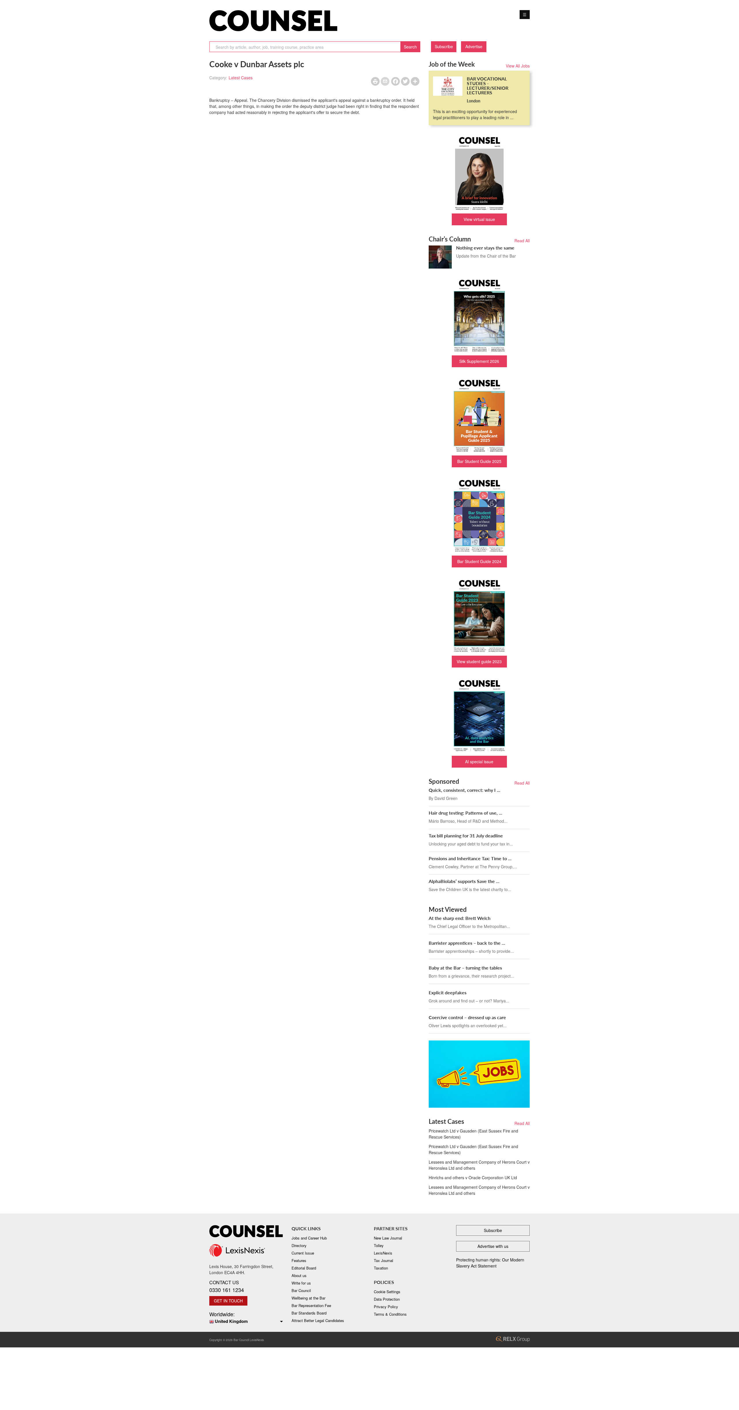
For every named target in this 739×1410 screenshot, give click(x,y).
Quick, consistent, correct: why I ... (464, 790)
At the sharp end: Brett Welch (459, 918)
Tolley (379, 1245)
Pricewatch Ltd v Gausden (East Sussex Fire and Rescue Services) (473, 1134)
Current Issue (303, 1253)
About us (299, 1275)
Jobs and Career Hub (309, 1238)
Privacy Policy (386, 1306)
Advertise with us (492, 1246)
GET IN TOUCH (228, 1301)
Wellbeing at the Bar (308, 1298)
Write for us (301, 1283)
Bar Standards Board (309, 1313)
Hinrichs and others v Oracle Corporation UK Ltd (473, 1177)
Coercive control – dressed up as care (467, 1017)
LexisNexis (383, 1253)
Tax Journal (383, 1260)
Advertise (473, 46)
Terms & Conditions (390, 1314)
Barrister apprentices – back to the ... (467, 943)
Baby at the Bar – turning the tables (465, 967)
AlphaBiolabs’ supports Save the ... (464, 881)
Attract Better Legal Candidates (318, 1320)
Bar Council (301, 1290)
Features (299, 1260)
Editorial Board (304, 1268)
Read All (522, 240)
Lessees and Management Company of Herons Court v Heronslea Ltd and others (479, 1165)
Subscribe (444, 46)
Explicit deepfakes (447, 992)
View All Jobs (518, 66)
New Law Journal (388, 1238)
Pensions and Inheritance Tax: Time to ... (470, 858)
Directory (299, 1245)
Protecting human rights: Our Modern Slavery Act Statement (490, 1263)
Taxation (381, 1268)
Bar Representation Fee (311, 1305)
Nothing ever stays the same (485, 247)
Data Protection (387, 1299)
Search (410, 47)
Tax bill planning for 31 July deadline (466, 835)
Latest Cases (241, 77)
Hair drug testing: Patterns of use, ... (465, 812)
